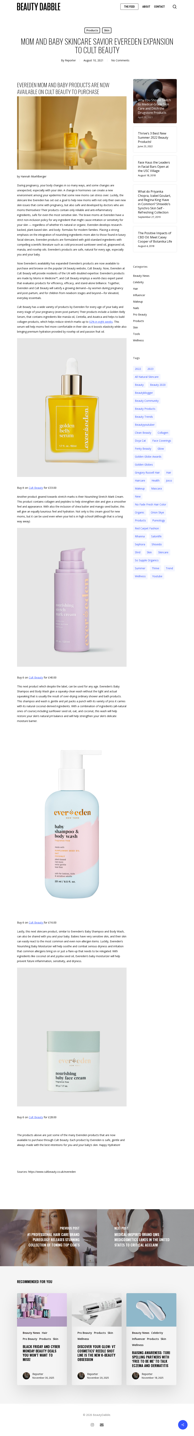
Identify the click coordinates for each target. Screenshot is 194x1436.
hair (168, 472)
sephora (140, 544)
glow (161, 448)
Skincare (163, 552)
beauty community (147, 400)
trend (169, 568)
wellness (140, 576)
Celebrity (138, 282)
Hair (135, 288)
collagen (163, 432)
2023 (150, 369)
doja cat (140, 440)
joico (169, 480)
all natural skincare (147, 377)
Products (92, 30)
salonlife (156, 536)
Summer (140, 568)
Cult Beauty (36, 487)
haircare (140, 480)
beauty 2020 (158, 385)
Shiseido (157, 544)
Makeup (138, 301)
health (156, 480)
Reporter (70, 60)
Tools (136, 334)
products (140, 520)
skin (149, 552)
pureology (158, 520)
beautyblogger (144, 393)
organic (139, 512)
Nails (136, 308)
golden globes (144, 464)
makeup (140, 488)
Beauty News (141, 276)
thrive (155, 568)
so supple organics (147, 560)
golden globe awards (148, 456)
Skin (107, 30)
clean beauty (143, 432)
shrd (137, 552)
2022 (138, 369)
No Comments (120, 60)
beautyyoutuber (145, 424)
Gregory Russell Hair (147, 472)
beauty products (145, 408)
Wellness (138, 340)
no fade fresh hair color (150, 504)
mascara (156, 488)
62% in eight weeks (101, 321)
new (138, 496)
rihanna (140, 536)
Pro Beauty (140, 314)
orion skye (157, 512)
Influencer (139, 295)
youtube (157, 576)
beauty (139, 385)
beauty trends (144, 416)
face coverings (161, 440)
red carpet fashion (147, 528)
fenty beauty (143, 448)
